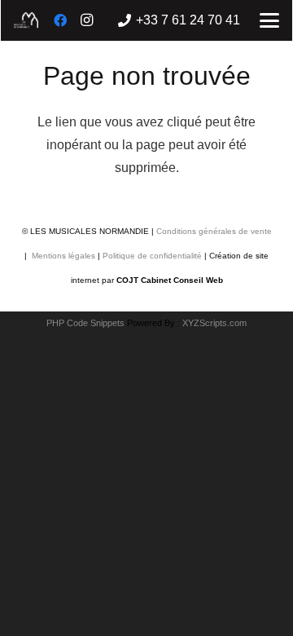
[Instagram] (86, 20)
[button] (269, 20)
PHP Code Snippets (85, 323)
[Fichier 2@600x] (26, 20)
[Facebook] (60, 20)
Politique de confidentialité (152, 255)
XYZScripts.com (214, 323)
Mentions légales (62, 255)
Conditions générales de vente (214, 231)
